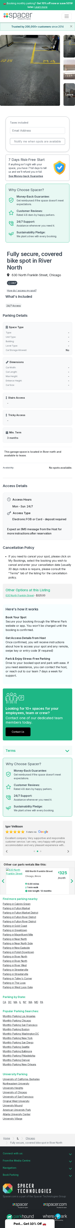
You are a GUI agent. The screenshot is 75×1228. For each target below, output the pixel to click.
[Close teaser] (55, 1218)
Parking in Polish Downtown (18, 952)
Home (6, 1138)
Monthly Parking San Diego (18, 1042)
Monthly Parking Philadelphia (19, 1055)
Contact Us (18, 731)
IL (20, 1002)
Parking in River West (15, 965)
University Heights (13, 1087)
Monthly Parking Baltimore (17, 1051)
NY (24, 1002)
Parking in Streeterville (15, 969)
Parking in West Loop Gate (18, 987)
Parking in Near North (15, 938)
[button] (30, 1223)
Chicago (30, 1138)
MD (36, 1002)
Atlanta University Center (17, 1114)
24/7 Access (13, 305)
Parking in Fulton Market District (20, 912)
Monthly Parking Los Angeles (19, 1016)
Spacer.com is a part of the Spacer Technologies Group (34, 1196)
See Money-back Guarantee (26, 176)
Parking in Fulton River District (19, 917)
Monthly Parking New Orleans (19, 1064)
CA (4, 1002)
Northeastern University (16, 1083)
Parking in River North (15, 956)
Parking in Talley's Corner (17, 978)
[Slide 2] (37, 851)
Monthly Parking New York (18, 1038)
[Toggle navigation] (67, 16)
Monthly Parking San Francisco (20, 1024)
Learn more (41, 6)
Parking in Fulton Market (16, 908)
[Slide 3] (40, 851)
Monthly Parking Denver (16, 1060)
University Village (12, 1118)
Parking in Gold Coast (15, 925)
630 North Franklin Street (20, 595)
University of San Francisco (18, 1096)
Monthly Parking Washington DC (21, 1033)
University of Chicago (15, 1092)
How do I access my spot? (22, 290)
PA (41, 1002)
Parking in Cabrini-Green (17, 903)
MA (15, 1002)
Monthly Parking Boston (16, 1029)
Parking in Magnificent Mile (18, 934)
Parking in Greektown (15, 930)
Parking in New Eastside (16, 947)
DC (10, 1002)
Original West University (16, 1101)
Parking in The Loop (14, 982)
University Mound (12, 1105)
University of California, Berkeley (21, 1079)
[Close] (71, 26)
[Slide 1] (34, 851)
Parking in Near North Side (18, 943)
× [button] (72, 3)
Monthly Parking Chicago (17, 1020)
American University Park (17, 1109)
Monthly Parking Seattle (16, 1046)
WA (30, 1002)
